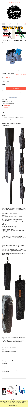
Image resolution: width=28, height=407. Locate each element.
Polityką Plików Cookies (9, 402)
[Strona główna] (14, 12)
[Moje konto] (17, 24)
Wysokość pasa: (5, 81)
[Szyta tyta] (14, 32)
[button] (3, 24)
